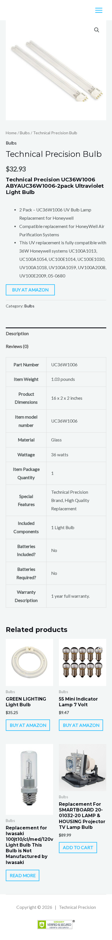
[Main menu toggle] (98, 10)
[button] (97, 30)
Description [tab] (17, 333)
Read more (23, 875)
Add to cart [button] (78, 847)
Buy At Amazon (30, 289)
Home (11, 132)
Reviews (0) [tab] (17, 346)
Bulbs (25, 132)
